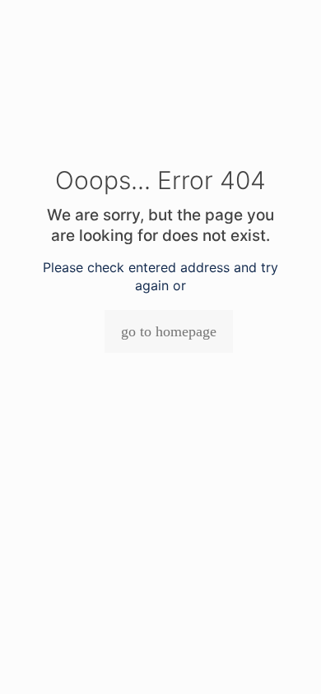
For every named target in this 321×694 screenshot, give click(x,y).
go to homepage (168, 331)
